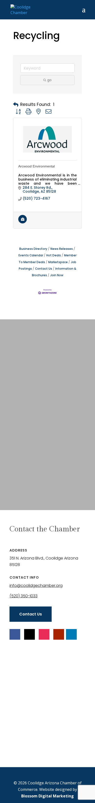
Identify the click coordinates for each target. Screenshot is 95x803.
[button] (15, 105)
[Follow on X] (29, 634)
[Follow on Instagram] (44, 634)
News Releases (61, 249)
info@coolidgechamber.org (36, 585)
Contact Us (43, 269)
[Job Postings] (22, 222)
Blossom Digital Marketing (47, 796)
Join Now (56, 275)
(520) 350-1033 (24, 596)
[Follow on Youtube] (58, 634)
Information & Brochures (54, 272)
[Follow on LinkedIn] (71, 634)
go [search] (49, 80)
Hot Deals (53, 255)
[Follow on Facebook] (15, 634)
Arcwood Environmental (36, 166)
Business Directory (33, 249)
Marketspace (58, 262)
